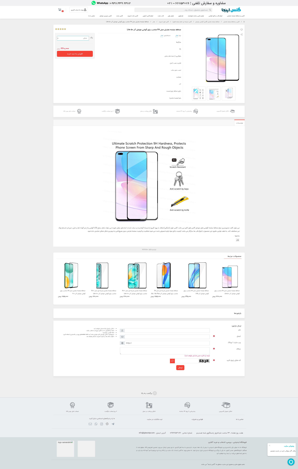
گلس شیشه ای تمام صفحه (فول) (182, 22)
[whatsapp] (96, 424)
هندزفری (180, 16)
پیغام (239, 348)
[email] (90, 424)
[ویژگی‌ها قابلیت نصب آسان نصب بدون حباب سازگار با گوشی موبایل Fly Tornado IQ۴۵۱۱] (195, 275)
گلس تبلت (119, 16)
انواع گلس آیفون (148, 16)
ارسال (180, 367)
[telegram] (113, 424)
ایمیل (239, 336)
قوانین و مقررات (197, 419)
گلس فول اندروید (164, 22)
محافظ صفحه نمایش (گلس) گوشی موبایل (207, 22)
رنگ (91, 37)
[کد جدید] (172, 361)
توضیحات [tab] (239, 122)
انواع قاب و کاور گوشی (215, 16)
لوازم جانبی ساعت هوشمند (196, 16)
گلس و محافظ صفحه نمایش (235, 16)
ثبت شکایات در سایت (154, 419)
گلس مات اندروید (132, 16)
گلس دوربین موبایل (106, 16)
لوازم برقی (171, 16)
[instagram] (101, 424)
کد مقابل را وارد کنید (234, 360)
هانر (154, 22)
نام (240, 329)
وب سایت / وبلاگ (234, 342)
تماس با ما (91, 16)
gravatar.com (84, 334)
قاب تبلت (161, 16)
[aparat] (107, 424)
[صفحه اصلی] (244, 22)
